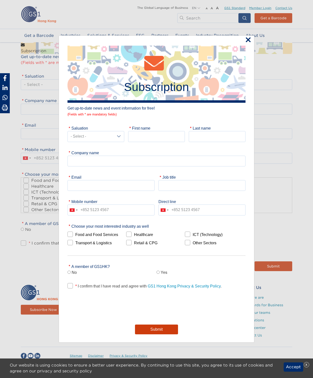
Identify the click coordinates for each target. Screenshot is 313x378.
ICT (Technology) (208, 234)
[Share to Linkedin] (5, 88)
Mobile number (84, 202)
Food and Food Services (96, 234)
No (74, 272)
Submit (156, 329)
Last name (202, 128)
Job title (169, 177)
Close (247, 40)
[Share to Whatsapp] (5, 97)
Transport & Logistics (93, 243)
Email (76, 177)
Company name (85, 153)
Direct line (167, 202)
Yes (164, 272)
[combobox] (73, 210)
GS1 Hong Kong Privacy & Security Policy (184, 286)
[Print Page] (5, 107)
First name (141, 128)
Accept (293, 367)
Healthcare (143, 234)
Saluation (79, 128)
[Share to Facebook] (5, 78)
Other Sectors (204, 243)
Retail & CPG (145, 243)
